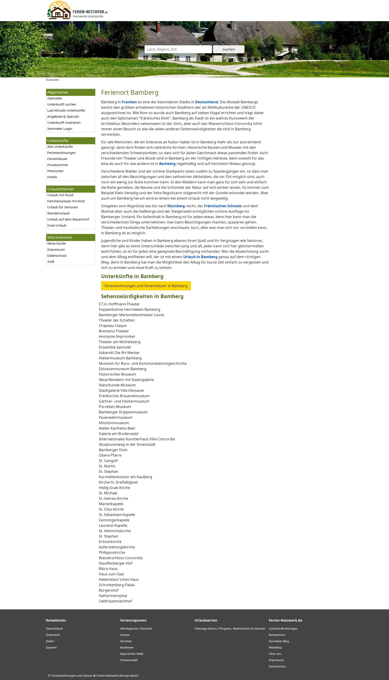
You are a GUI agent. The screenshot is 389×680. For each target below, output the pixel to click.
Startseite (54, 98)
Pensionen (55, 171)
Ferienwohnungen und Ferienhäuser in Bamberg (146, 285)
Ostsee (124, 635)
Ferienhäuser (57, 158)
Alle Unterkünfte (60, 146)
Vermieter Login (59, 128)
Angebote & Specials (63, 116)
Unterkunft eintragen (283, 628)
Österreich (53, 635)
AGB (50, 261)
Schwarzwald (129, 660)
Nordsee (126, 641)
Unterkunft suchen (61, 104)
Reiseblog (275, 647)
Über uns (275, 654)
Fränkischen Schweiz (223, 205)
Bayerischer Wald (131, 654)
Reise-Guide (56, 243)
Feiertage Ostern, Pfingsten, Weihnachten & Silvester (229, 628)
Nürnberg (176, 205)
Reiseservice (277, 635)
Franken (129, 101)
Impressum (56, 249)
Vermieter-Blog (279, 641)
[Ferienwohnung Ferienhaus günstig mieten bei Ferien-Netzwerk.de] (77, 18)
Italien (50, 641)
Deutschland (206, 101)
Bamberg (167, 163)
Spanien (51, 647)
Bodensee (126, 647)
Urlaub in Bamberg (200, 256)
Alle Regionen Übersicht (136, 628)
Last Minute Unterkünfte (66, 110)
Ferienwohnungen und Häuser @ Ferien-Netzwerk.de (87, 675)
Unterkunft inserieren (64, 122)
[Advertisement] (309, 156)
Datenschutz (56, 255)
